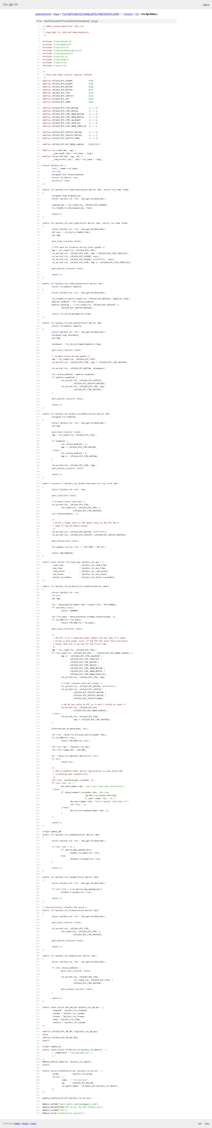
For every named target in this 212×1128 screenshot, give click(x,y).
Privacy (25, 1123)
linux (56, 14)
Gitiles (17, 1123)
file (94, 21)
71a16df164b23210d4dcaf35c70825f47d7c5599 (90, 14)
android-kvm (43, 14)
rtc (137, 14)
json (207, 1123)
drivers (128, 14)
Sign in (206, 4)
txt (200, 1123)
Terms (33, 1123)
